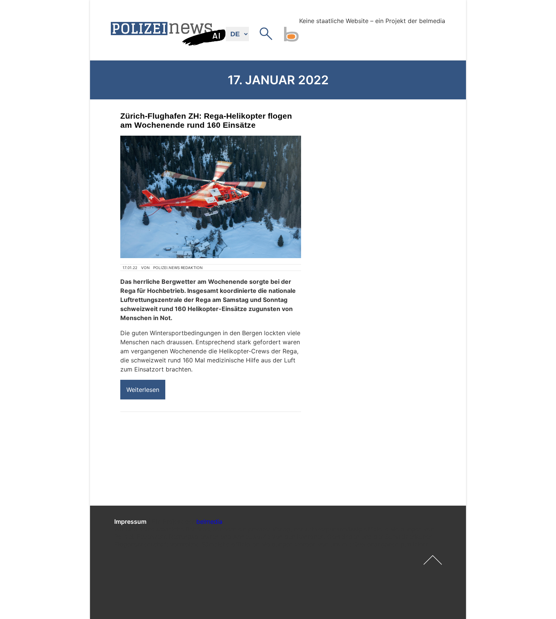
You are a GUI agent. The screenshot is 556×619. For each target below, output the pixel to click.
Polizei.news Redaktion (178, 267)
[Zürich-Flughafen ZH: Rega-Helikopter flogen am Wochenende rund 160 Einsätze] (210, 197)
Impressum (130, 521)
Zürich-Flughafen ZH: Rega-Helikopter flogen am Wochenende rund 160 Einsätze (206, 120)
